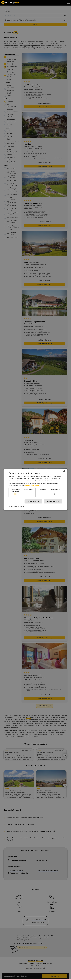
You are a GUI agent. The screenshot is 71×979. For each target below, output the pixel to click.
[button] (16, 506)
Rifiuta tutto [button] (33, 501)
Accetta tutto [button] (53, 501)
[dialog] (35, 489)
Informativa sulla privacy (32, 485)
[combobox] (64, 471)
